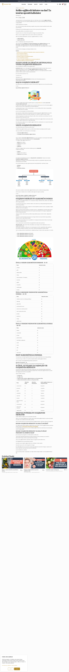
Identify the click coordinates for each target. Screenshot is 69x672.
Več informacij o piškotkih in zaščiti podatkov (9, 665)
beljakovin (40, 102)
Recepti (41, 4)
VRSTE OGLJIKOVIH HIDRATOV (22, 55)
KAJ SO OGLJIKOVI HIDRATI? (22, 53)
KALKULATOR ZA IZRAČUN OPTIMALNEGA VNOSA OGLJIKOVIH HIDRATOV (30, 52)
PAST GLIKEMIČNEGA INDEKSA (22, 57)
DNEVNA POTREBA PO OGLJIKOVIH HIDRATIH (25, 60)
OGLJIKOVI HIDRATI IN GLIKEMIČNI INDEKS (25, 56)
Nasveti (36, 4)
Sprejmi (17, 668)
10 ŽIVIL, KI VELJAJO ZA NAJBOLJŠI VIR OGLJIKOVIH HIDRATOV (28, 59)
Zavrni (11, 668)
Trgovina (23, 4)
